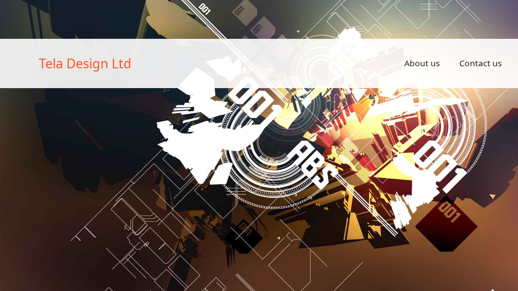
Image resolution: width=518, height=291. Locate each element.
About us (422, 63)
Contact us (480, 63)
